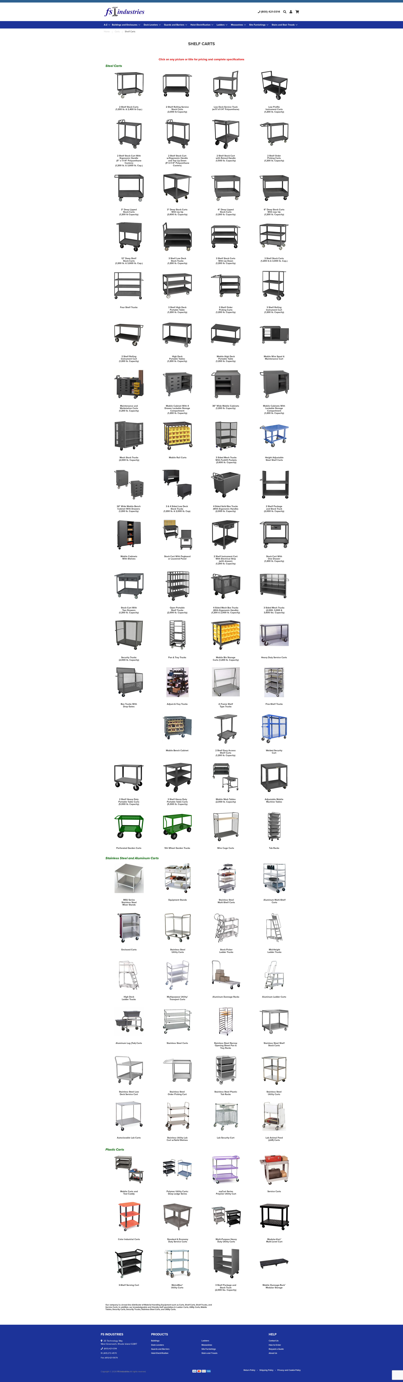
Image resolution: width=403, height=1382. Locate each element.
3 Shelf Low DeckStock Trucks (177, 259)
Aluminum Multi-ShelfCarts (275, 901)
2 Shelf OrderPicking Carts (274, 157)
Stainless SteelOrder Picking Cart (177, 1093)
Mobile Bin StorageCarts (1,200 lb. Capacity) (226, 658)
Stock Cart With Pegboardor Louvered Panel (177, 557)
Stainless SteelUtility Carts (177, 951)
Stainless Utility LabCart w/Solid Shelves (177, 1139)
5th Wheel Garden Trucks (177, 848)
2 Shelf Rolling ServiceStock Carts (177, 108)
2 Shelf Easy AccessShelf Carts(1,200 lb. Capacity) (225, 753)
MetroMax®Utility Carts (177, 1286)
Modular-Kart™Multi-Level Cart (274, 1240)
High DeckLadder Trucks (129, 998)
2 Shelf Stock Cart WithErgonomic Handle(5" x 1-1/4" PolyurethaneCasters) (128, 159)
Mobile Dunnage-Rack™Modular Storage (274, 1286)
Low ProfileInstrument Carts (274, 108)
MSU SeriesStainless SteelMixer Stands (129, 902)
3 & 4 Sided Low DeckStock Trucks (177, 507)
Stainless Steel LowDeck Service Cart (129, 1093)
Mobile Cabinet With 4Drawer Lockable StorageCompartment (177, 408)
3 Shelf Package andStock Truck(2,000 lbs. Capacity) (225, 1287)
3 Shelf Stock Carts (274, 258)
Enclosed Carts (129, 949)
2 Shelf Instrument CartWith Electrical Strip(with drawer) (226, 559)
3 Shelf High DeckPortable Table (177, 308)
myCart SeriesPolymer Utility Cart (226, 1192)
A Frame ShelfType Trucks (226, 705)
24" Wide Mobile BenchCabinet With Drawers (129, 507)
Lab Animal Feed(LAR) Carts (274, 1139)
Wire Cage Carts (225, 848)
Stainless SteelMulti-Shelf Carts (226, 901)
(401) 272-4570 (110, 1353)
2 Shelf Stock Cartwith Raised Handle (226, 157)
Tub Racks (274, 848)
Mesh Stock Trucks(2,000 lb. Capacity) (129, 459)
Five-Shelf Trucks (274, 704)
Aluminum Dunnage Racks (226, 997)
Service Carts (274, 1191)
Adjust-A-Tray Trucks (177, 704)
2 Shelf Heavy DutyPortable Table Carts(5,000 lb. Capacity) (128, 802)
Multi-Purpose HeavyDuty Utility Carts (226, 1240)
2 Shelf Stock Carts (129, 107)
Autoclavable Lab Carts (129, 1137)
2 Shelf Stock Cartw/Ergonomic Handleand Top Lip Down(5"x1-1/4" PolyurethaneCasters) (177, 160)
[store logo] (136, 12)
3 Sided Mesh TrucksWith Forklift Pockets (226, 459)
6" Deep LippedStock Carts (226, 211)
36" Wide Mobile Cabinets (225, 406)
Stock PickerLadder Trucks (226, 951)
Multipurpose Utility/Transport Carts (177, 998)
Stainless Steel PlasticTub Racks (225, 1093)
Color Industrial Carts (129, 1239)
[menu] (201, 24)
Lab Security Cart (225, 1137)
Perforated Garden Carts (128, 848)
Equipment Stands (177, 900)
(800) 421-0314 (270, 12)
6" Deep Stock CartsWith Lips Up (274, 211)
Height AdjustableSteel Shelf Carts (274, 459)
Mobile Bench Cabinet (177, 750)
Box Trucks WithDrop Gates (129, 705)
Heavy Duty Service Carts (274, 657)
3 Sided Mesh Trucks (274, 607)
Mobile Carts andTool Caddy (129, 1192)
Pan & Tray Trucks (177, 657)
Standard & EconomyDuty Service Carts (177, 1240)
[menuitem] (126, 24)
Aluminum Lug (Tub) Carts (129, 1043)
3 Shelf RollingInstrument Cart (274, 308)
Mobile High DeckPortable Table (226, 357)
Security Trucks (128, 657)
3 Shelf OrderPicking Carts (226, 308)
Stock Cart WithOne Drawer (274, 557)
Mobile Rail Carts (178, 457)
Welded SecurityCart (274, 752)
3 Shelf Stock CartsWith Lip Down (225, 259)
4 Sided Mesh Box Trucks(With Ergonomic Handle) (225, 609)
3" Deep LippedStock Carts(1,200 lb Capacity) (128, 212)
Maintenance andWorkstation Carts (129, 407)
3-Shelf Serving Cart (129, 1285)
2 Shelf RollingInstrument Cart (129, 357)
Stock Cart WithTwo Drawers (129, 609)
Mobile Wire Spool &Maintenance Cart (274, 357)
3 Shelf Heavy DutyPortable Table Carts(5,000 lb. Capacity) (177, 802)
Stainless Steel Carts (177, 1043)
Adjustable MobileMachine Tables (274, 800)
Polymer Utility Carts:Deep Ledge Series (177, 1192)
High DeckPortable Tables (177, 357)
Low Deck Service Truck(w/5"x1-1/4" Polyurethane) (225, 108)
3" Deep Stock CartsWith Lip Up (177, 211)
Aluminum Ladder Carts (274, 997)
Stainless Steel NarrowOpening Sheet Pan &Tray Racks (225, 1045)
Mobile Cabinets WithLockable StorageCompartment (274, 408)
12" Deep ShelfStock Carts (128, 259)
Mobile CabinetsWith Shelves (129, 557)
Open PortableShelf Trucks (177, 609)
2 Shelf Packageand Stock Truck (274, 507)
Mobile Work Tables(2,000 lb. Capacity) (226, 800)
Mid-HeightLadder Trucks (274, 951)
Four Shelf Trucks (129, 307)
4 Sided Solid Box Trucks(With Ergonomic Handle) (225, 507)
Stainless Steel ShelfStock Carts (274, 1044)
